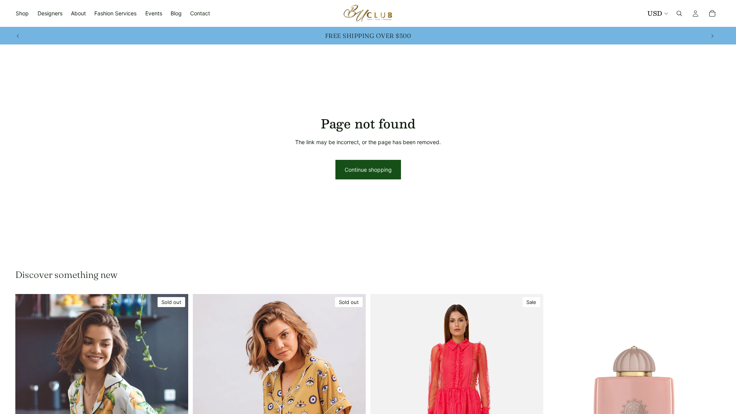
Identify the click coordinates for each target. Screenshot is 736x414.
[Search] (679, 13)
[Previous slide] (18, 35)
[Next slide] (712, 35)
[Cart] (712, 13)
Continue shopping (368, 169)
